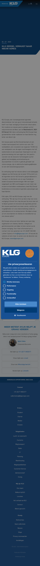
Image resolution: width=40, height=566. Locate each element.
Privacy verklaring (24, 277)
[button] (20, 315)
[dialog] (20, 283)
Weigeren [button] (20, 310)
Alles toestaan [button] (20, 304)
